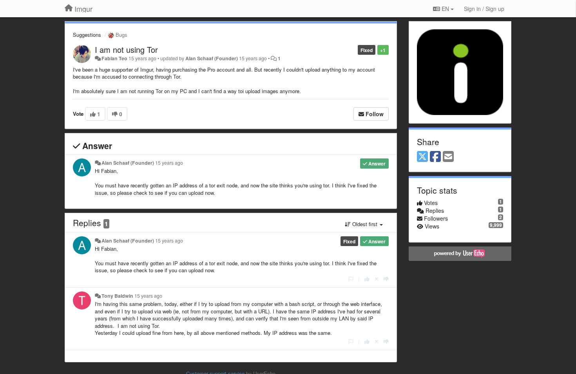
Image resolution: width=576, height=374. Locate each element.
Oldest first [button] (365, 224)
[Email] (448, 157)
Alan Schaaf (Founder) (211, 58)
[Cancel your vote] (377, 278)
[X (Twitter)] (422, 157)
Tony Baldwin (117, 295)
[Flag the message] (351, 278)
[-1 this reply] (386, 278)
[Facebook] (435, 157)
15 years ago (169, 162)
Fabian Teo (114, 58)
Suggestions (87, 34)
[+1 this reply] (367, 278)
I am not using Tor (126, 49)
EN (445, 9)
